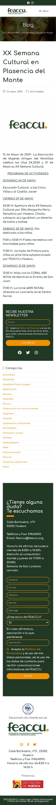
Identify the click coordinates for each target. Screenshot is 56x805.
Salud (6, 467)
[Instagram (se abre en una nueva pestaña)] (32, 2)
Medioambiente (11, 443)
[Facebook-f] (28, 744)
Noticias (7, 457)
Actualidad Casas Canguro (16, 384)
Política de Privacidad (30, 328)
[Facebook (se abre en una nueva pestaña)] (28, 2)
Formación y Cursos (13, 433)
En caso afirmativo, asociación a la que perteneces (20, 633)
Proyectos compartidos (15, 462)
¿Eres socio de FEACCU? (24, 617)
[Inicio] (4, 33)
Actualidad (8, 380)
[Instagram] (36, 352)
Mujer (6, 447)
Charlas (7, 404)
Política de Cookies (17, 801)
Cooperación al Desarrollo (16, 423)
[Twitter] (28, 352)
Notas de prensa (11, 452)
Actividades (37, 92)
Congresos (8, 414)
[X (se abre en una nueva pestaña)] (24, 2)
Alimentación (9, 389)
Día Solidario (9, 428)
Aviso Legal (25, 799)
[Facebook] (20, 352)
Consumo (7, 418)
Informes (7, 438)
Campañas (8, 399)
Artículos (7, 394)
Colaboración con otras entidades (20, 409)
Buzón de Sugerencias (38, 801)
